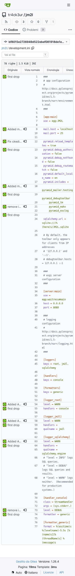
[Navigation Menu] (69, 5)
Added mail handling (21, 129)
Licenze (48, 572)
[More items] (70, 30)
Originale (13, 69)
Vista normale (32, 69)
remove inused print (21, 206)
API (61, 572)
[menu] (16, 572)
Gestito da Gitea (26, 561)
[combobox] (25, 55)
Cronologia (53, 69)
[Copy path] (32, 48)
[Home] (7, 5)
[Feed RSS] (6, 22)
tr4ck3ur (15, 15)
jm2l (29, 15)
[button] (25, 129)
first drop (14, 76)
